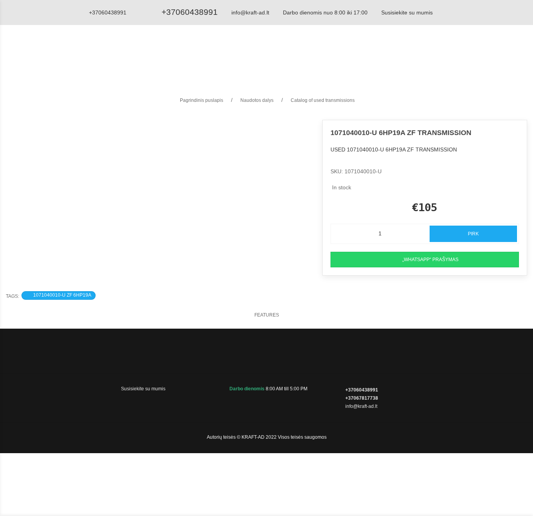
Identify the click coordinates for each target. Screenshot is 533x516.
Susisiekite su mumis (407, 12)
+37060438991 (190, 11)
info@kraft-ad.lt (250, 12)
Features (266, 315)
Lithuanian (495, 52)
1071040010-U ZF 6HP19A (62, 295)
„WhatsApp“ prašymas (430, 259)
